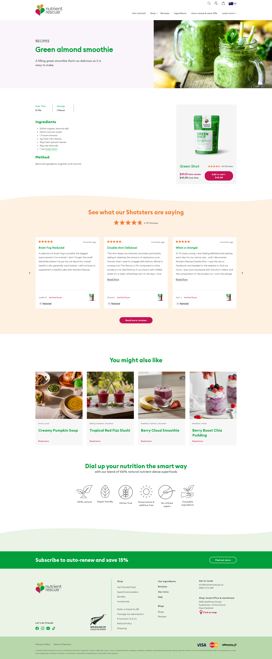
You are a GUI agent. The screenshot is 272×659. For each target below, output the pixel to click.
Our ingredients (167, 581)
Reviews (165, 13)
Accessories (123, 601)
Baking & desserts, (97, 423)
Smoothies (109, 423)
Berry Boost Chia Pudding (207, 432)
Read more (43, 441)
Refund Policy (124, 623)
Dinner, (41, 423)
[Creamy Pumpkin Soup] (59, 395)
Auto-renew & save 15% (204, 13)
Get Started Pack (126, 587)
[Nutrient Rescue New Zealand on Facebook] (37, 628)
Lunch (46, 423)
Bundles (121, 596)
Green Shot (51, 149)
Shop (153, 13)
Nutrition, (154, 423)
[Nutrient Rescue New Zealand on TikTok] (53, 628)
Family (204, 423)
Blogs (161, 606)
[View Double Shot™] (91, 297)
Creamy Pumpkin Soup (58, 430)
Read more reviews (136, 320)
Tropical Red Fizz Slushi (110, 430)
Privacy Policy (42, 644)
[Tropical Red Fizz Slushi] (110, 395)
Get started (138, 13)
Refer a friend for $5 (128, 609)
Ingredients (180, 13)
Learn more (228, 13)
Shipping (122, 628)
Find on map (210, 612)
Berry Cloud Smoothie (160, 430)
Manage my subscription (130, 614)
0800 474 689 (206, 587)
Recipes (162, 616)
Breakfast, (145, 423)
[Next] (242, 273)
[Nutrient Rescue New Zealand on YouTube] (48, 628)
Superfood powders (127, 591)
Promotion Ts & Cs (127, 618)
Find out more (223, 560)
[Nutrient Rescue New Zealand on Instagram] (42, 628)
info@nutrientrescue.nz (211, 584)
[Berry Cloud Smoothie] (161, 395)
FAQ (160, 597)
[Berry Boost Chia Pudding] (213, 395)
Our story (163, 591)
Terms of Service (62, 644)
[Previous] (29, 273)
